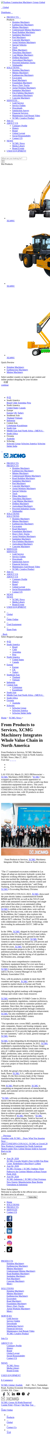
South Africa (12, 698)
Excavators (17, 78)
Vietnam (16, 680)
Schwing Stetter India (21, 713)
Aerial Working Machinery (24, 42)
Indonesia (11, 682)
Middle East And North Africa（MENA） (25, 695)
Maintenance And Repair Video (26, 115)
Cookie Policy (7, 1405)
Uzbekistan (17, 687)
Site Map (25, 1405)
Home (4, 718)
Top (33, 1405)
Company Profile (19, 125)
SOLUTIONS (14, 67)
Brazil (15, 647)
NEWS (10, 141)
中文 (9, 641)
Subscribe (32, 1197)
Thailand (16, 677)
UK (14, 670)
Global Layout (18, 133)
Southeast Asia (13, 675)
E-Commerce (7, 1380)
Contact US (17, 138)
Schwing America (20, 710)
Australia (16, 703)
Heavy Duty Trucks (21, 85)
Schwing (10, 705)
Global (5, 7)
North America (13, 657)
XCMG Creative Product (23, 118)
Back (4, 634)
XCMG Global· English (12, 1385)
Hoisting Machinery (21, 22)
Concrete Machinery (21, 40)
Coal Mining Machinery (22, 55)
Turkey (15, 672)
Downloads (17, 108)
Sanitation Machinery (21, 35)
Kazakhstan (17, 690)
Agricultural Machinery (22, 60)
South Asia (11, 692)
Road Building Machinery (23, 32)
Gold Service (18, 103)
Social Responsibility (21, 136)
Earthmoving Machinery (23, 25)
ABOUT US (12, 123)
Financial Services (20, 113)
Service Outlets (19, 105)
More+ (10, 1284)
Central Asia (12, 685)
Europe (10, 664)
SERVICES (13, 100)
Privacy (17, 1405)
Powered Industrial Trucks (23, 62)
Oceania (10, 700)
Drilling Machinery (20, 57)
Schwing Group (19, 708)
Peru (14, 654)
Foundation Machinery (22, 83)
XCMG (4, 777)
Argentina (16, 652)
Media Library (18, 146)
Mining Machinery (20, 27)
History (15, 128)
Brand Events (18, 148)
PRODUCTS (14, 17)
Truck (14, 47)
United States (18, 659)
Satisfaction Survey (20, 110)
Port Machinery (19, 37)
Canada (15, 662)
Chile (14, 649)
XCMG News (18, 143)
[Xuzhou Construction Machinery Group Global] (23, 2)
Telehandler (17, 65)
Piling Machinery (19, 50)
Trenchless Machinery (22, 52)
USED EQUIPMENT (16, 151)
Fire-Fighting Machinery (23, 93)
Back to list (6, 1151)
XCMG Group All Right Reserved (16, 1402)
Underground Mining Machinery (26, 30)
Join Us (10, 120)
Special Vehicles (19, 45)
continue (5, 385)
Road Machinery (19, 80)
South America (13, 644)
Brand (15, 131)
